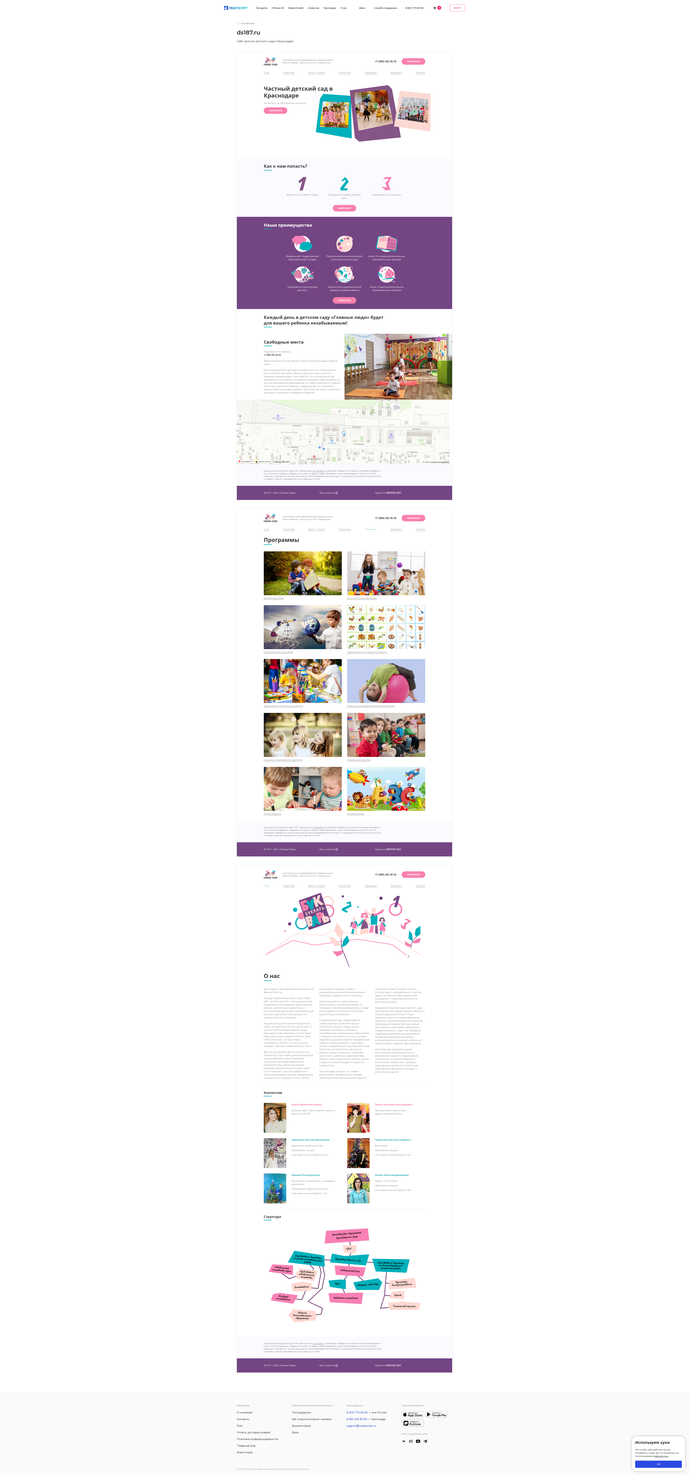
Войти (457, 7)
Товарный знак (246, 1445)
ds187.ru (248, 32)
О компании (244, 1412)
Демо (362, 8)
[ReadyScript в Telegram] (425, 1441)
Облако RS (278, 8)
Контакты (243, 1419)
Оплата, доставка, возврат (254, 1432)
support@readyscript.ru (361, 1425)
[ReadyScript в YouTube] (418, 1441)
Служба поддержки (385, 8)
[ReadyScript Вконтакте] (404, 1441)
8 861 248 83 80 (357, 1419)
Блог (240, 1425)
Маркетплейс (296, 8)
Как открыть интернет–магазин (312, 1419)
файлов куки (661, 1456)
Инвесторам (245, 1452)
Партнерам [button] (330, 8)
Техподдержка (301, 1412)
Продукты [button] (261, 8)
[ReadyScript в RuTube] (411, 1441)
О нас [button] (343, 8)
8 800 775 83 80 (415, 8)
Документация (301, 1425)
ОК (658, 1464)
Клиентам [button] (313, 8)
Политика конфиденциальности (257, 1439)
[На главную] (236, 7)
